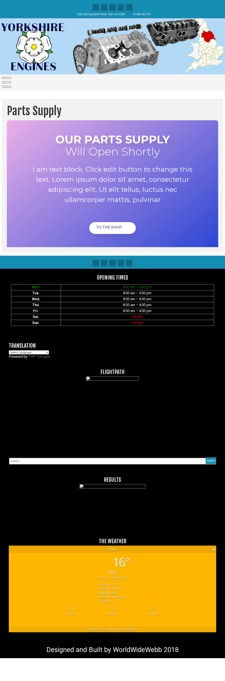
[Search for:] (112, 461)
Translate (43, 356)
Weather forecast (112, 629)
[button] (112, 228)
